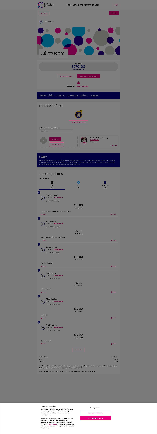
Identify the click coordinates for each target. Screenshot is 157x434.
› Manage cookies (96, 408)
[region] (78, 418)
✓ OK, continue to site (95, 418)
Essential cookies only (95, 413)
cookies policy (53, 424)
